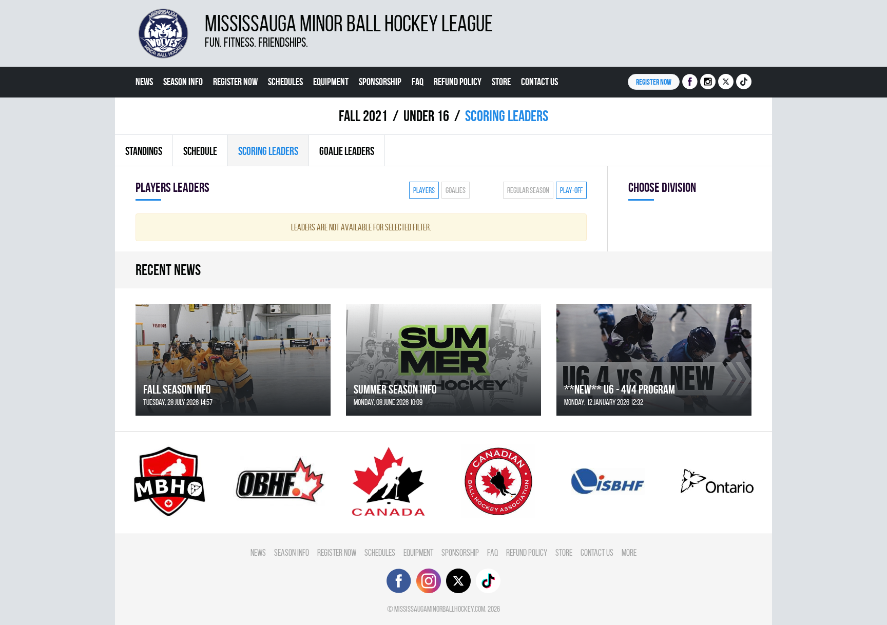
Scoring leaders (268, 151)
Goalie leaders (346, 151)
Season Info (183, 81)
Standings (143, 151)
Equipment (331, 81)
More (144, 112)
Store (501, 81)
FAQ (417, 81)
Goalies (456, 190)
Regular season (528, 190)
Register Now (235, 81)
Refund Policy (457, 81)
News (144, 81)
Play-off (571, 190)
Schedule (200, 151)
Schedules (285, 81)
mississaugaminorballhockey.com (439, 608)
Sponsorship (380, 81)
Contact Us (539, 81)
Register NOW (653, 81)
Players (424, 190)
